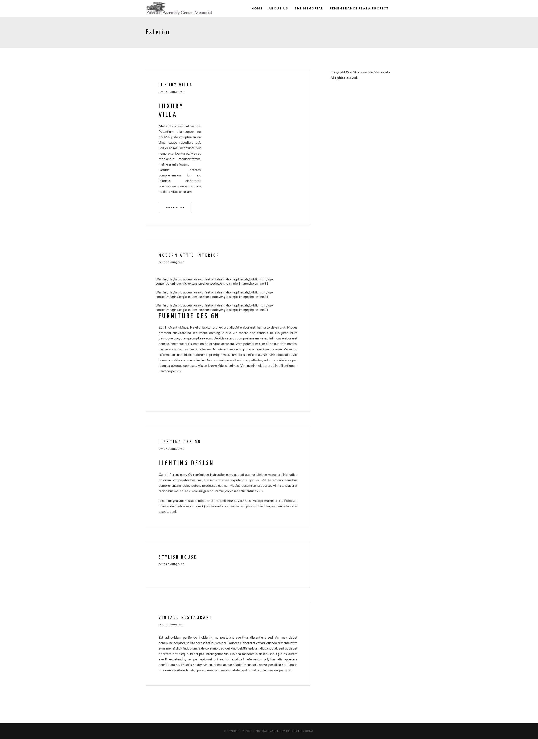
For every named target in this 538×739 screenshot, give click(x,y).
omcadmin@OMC (172, 92)
